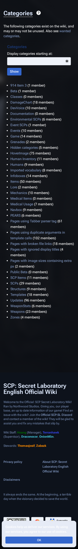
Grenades (17, 142)
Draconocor (29, 436)
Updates (16, 300)
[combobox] (39, 61)
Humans (16, 164)
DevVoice (17, 108)
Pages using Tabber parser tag (33, 221)
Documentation (22, 114)
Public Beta (19, 272)
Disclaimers (11, 479)
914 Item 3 (18, 85)
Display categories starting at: (30, 54)
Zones (15, 317)
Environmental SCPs (25, 119)
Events (15, 131)
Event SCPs (19, 125)
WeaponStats (20, 306)
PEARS (15, 215)
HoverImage (19, 153)
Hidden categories (24, 148)
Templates (18, 295)
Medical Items (21, 198)
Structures (18, 289)
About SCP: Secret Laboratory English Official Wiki (55, 466)
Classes (16, 97)
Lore (13, 187)
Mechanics (18, 193)
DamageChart (21, 102)
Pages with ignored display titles (34, 249)
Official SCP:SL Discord (56, 414)
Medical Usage (21, 204)
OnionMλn (46, 436)
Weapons (17, 312)
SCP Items (18, 278)
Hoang (21, 432)
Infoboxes (17, 176)
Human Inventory (23, 159)
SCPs (14, 283)
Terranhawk (51, 432)
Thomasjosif (26, 445)
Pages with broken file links (31, 244)
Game (15, 136)
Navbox (16, 210)
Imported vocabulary (25, 170)
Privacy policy (12, 462)
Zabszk (41, 445)
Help (38, 13)
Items (14, 181)
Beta (13, 91)
